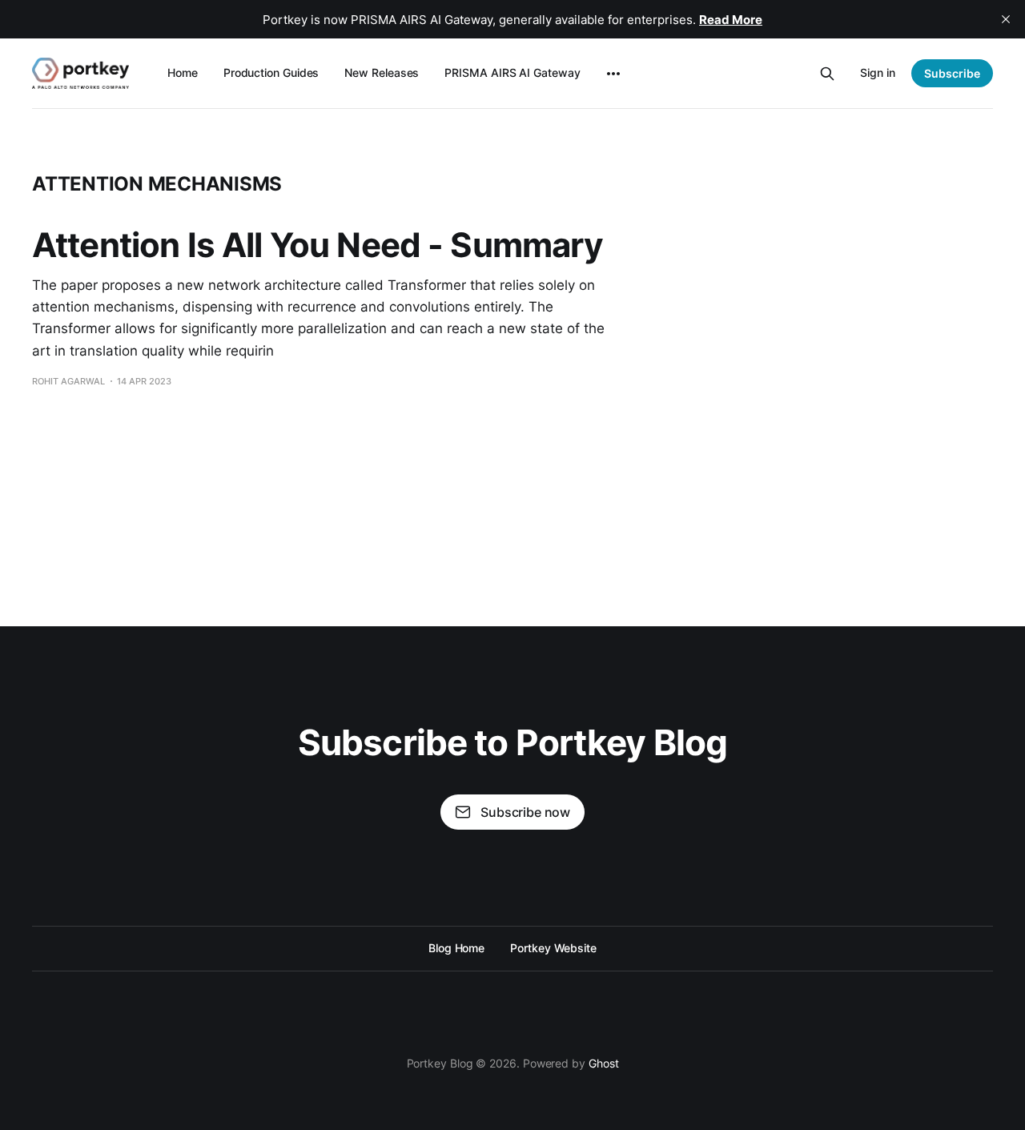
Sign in (877, 72)
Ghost (604, 1063)
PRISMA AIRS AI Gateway (512, 72)
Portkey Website (553, 948)
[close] (1006, 19)
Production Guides (271, 72)
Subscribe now (525, 812)
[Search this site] (827, 74)
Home (182, 72)
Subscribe (952, 73)
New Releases (381, 72)
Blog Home (456, 948)
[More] (613, 74)
